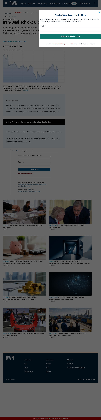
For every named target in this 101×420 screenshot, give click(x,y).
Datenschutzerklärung (59, 44)
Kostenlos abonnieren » (70, 36)
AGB (71, 44)
